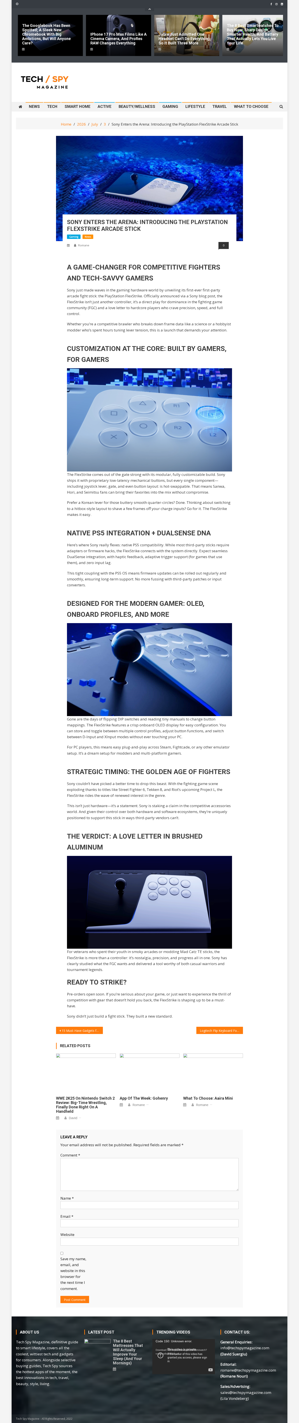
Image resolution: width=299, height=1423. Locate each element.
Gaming (170, 106)
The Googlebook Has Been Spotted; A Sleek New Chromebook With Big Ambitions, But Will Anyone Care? (46, 34)
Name (67, 1198)
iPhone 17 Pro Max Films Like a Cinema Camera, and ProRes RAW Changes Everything (118, 38)
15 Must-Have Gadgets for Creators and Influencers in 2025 (82, 1031)
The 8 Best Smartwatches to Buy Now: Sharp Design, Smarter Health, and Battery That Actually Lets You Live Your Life (253, 34)
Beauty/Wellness (137, 106)
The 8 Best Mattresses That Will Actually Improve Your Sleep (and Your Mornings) (128, 1352)
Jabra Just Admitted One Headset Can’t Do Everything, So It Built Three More (184, 38)
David (73, 1118)
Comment (70, 1155)
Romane (83, 245)
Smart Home (77, 106)
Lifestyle (195, 106)
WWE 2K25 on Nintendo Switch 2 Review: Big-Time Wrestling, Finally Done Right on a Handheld (85, 1105)
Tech (52, 106)
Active (104, 106)
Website (67, 1234)
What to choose (251, 106)
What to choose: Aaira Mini (208, 1098)
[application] (183, 1356)
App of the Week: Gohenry (144, 1098)
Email (66, 1216)
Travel (219, 106)
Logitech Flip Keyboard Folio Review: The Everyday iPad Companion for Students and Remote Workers (221, 1031)
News (34, 106)
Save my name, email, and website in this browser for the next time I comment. (73, 1273)
